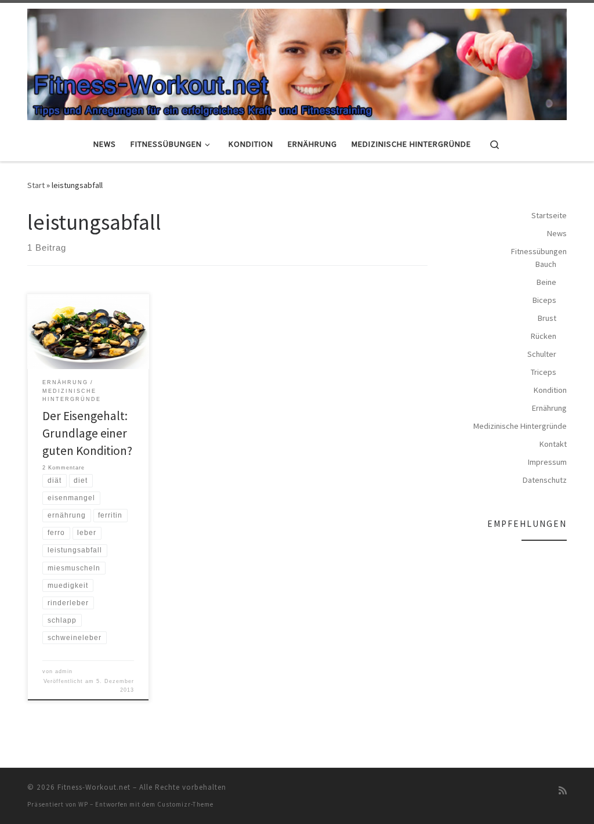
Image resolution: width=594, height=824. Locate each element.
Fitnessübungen (539, 251)
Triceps (543, 372)
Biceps (544, 300)
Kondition (550, 390)
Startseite (549, 215)
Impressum (547, 462)
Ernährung (549, 408)
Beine (546, 282)
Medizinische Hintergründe (520, 426)
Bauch (545, 264)
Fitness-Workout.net (94, 787)
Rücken (543, 336)
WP (83, 804)
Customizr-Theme (185, 804)
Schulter (541, 354)
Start (36, 185)
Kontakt (553, 444)
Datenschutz (545, 480)
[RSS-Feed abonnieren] (563, 790)
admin (64, 671)
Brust (547, 318)
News (557, 233)
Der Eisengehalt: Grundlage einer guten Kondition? (87, 433)
